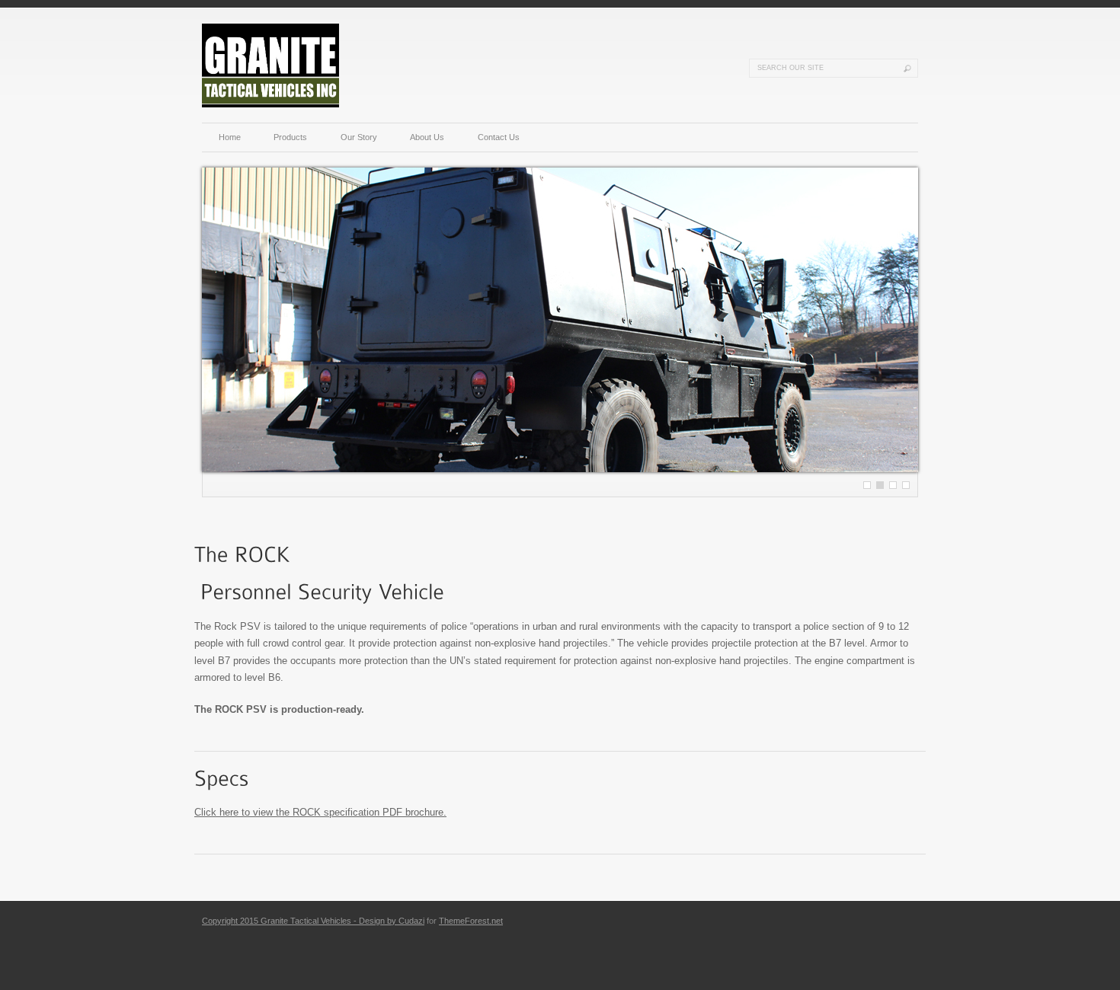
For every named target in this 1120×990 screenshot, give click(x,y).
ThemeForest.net (471, 920)
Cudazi (411, 920)
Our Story (359, 137)
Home (230, 137)
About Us (427, 137)
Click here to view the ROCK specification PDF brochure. (320, 812)
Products (290, 137)
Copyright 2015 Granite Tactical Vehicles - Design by (300, 920)
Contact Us (499, 137)
